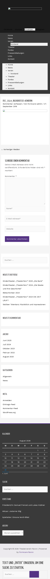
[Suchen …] (16, 574)
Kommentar (11, 176)
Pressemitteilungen (16, 53)
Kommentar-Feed (10, 408)
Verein (10, 41)
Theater (11, 76)
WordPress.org (9, 412)
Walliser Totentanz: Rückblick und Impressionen (24, 304)
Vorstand (14, 74)
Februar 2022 (9, 353)
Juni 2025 (7, 340)
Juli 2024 (7, 344)
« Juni (5, 473)
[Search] (34, 574)
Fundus (11, 80)
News (10, 68)
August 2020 (8, 357)
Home (10, 65)
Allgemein (7, 376)
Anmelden (7, 400)
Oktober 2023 (9, 349)
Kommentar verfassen (12, 104)
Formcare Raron (26, 552)
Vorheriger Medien (10, 149)
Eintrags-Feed (9, 404)
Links (10, 85)
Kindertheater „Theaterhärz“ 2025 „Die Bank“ (23, 281)
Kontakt (11, 59)
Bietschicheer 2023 (11, 293)
